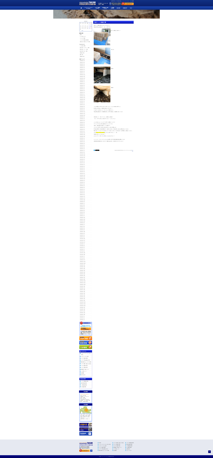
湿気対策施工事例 (129, 444)
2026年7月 (81, 62)
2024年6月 (81, 106)
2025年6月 (81, 85)
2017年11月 (82, 240)
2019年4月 (81, 210)
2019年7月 (81, 205)
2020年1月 (81, 194)
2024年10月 (82, 99)
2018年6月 (81, 228)
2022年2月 (81, 150)
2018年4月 (81, 231)
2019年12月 (82, 196)
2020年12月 (82, 175)
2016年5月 (81, 272)
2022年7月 (81, 141)
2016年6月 (81, 270)
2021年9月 (81, 159)
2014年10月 (82, 305)
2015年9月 (81, 286)
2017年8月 (81, 245)
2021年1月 (81, 173)
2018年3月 (81, 233)
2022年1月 (81, 152)
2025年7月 (81, 83)
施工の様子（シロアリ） (83, 47)
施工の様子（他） (82, 51)
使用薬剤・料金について (85, 369)
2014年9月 (81, 307)
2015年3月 (81, 296)
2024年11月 (82, 97)
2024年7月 (81, 104)
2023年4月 (81, 125)
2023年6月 (81, 122)
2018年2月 (81, 235)
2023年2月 (81, 129)
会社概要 (115, 450)
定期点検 (81, 56)
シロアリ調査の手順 (84, 365)
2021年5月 (81, 166)
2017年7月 (81, 247)
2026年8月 (81, 60)
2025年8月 (81, 81)
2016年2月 (81, 277)
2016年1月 (81, 279)
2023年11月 (82, 113)
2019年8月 (81, 203)
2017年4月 (81, 252)
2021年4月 (81, 168)
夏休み (81, 34)
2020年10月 (82, 178)
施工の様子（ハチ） (83, 49)
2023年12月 (82, 111)
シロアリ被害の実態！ (84, 358)
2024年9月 (81, 101)
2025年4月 (81, 88)
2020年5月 (81, 187)
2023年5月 (81, 124)
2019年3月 (81, 212)
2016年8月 (81, 266)
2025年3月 (81, 90)
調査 (80, 54)
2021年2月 (81, 171)
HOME (100, 442)
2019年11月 (82, 198)
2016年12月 (82, 259)
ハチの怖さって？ (84, 371)
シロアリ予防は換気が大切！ (85, 360)
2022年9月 (81, 138)
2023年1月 (81, 131)
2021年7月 (81, 162)
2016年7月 (81, 268)
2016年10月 (82, 263)
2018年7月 (81, 226)
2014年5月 (81, 314)
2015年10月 (82, 284)
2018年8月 (81, 224)
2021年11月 (82, 155)
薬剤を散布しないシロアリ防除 (104, 450)
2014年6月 (81, 312)
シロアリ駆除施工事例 (84, 381)
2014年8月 (81, 309)
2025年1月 (81, 94)
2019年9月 (81, 201)
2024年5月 (81, 108)
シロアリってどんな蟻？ (85, 356)
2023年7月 (81, 120)
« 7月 (82, 30)
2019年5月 (81, 208)
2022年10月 (82, 136)
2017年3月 (81, 254)
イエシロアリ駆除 (82, 38)
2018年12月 (82, 217)
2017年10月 (82, 242)
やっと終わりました (83, 36)
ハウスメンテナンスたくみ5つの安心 (86, 354)
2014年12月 (82, 302)
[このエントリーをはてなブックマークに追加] (94, 150)
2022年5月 (81, 145)
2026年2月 (81, 71)
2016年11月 (82, 261)
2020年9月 (81, 180)
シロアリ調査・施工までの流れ (86, 363)
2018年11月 (82, 219)
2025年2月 (81, 92)
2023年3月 (81, 127)
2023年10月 (82, 115)
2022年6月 (81, 143)
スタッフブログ (129, 450)
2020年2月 (81, 192)
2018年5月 (81, 229)
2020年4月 (81, 189)
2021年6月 (81, 164)
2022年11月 (82, 134)
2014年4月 (81, 316)
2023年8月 (81, 118)
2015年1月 (81, 300)
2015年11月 (82, 282)
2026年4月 (81, 67)
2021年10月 (82, 157)
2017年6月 (81, 249)
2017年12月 (82, 238)
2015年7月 (81, 289)
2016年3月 (81, 275)
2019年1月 (81, 215)
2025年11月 (82, 76)
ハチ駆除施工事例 (129, 445)
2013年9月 (81, 319)
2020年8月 (81, 182)
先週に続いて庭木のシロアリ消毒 (85, 41)
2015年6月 (81, 291)
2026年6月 (81, 64)
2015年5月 (81, 293)
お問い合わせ (83, 374)
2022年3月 (81, 148)
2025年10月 (82, 78)
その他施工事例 (83, 386)
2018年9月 (81, 222)
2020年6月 (81, 185)
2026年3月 (81, 69)
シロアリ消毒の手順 (84, 367)
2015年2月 (81, 298)
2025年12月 (82, 74)
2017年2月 (81, 256)
